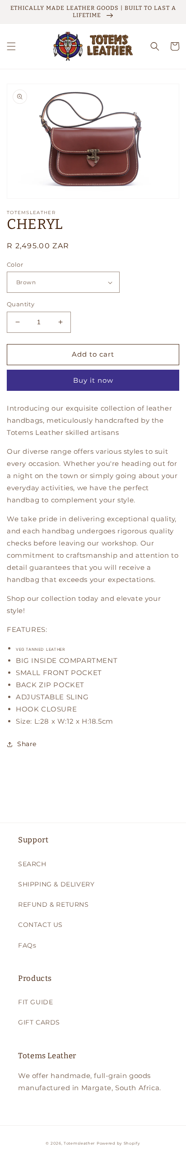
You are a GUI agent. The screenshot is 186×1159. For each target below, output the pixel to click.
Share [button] (27, 744)
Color (15, 264)
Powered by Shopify (118, 1143)
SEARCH (32, 864)
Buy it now (93, 380)
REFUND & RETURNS (53, 904)
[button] (11, 46)
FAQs (27, 945)
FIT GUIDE (35, 1002)
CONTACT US (40, 925)
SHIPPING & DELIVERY (56, 884)
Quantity (20, 304)
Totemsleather (79, 1143)
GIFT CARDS (39, 1022)
